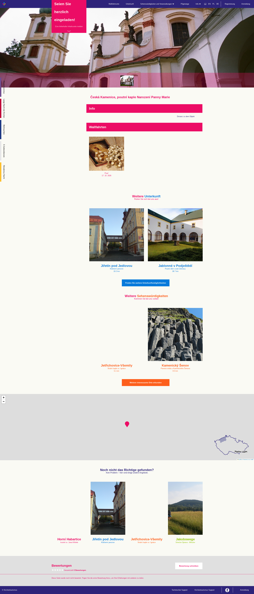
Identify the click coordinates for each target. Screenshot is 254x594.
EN (209, 4)
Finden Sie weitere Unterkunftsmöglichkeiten (145, 283)
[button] (127, 424)
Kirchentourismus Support (204, 590)
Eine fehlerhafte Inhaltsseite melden (69, 26)
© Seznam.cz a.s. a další (247, 459)
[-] (127, 80)
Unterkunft (130, 4)
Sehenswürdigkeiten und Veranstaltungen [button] (156, 4)
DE (217, 4)
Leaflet (240, 459)
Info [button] (197, 4)
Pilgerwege (185, 4)
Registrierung (230, 4)
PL (213, 4)
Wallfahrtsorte (114, 4)
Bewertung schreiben (188, 566)
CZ (205, 4)
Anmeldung (245, 4)
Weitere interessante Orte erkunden (146, 383)
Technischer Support (179, 590)
